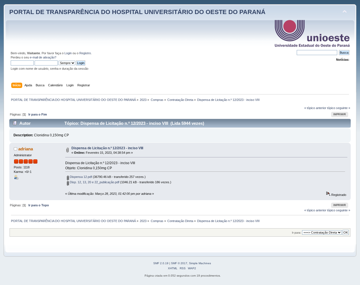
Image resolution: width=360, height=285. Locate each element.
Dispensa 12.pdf (80, 176)
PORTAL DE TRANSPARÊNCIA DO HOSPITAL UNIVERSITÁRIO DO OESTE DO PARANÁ (137, 11)
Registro (85, 53)
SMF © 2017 (179, 263)
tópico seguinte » (338, 108)
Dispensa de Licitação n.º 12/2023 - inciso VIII (107, 148)
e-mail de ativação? (43, 57)
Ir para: (296, 232)
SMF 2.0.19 (160, 263)
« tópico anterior (315, 108)
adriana (25, 148)
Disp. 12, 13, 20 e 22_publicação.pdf (94, 182)
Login (68, 53)
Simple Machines (200, 263)
